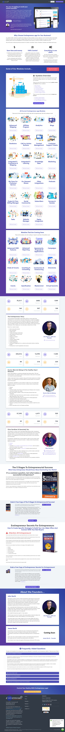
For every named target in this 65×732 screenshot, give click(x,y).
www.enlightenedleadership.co (50, 453)
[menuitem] (32, 696)
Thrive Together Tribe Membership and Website (23, 445)
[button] (49, 1)
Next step (31, 520)
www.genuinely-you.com (50, 450)
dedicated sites (16, 456)
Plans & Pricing (16, 21)
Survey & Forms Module (39, 91)
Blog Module (37, 85)
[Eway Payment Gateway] (46, 709)
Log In (53, 1)
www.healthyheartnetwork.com (50, 396)
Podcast (11, 443)
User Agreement (6, 730)
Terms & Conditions (19, 730)
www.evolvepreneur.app (50, 340)
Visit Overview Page (38, 103)
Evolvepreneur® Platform (57, 729)
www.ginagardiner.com (50, 451)
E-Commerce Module (39, 88)
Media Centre (20, 453)
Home (26, 696)
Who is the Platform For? (12, 678)
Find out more (13, 130)
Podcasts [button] (26, 701)
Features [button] (26, 703)
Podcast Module (38, 87)
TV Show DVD (23, 448)
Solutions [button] (27, 706)
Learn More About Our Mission (15, 29)
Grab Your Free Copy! (31, 587)
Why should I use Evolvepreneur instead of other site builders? (19, 681)
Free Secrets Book (60, 1)
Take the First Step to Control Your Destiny (53, 69)
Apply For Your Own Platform (33, 691)
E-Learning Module (39, 89)
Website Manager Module (40, 92)
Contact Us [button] (27, 708)
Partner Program (16, 727)
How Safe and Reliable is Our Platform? (15, 653)
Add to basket (46, 504)
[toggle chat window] (62, 729)
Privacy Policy (11, 730)
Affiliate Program (9, 727)
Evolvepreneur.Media (10, 715)
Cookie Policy (14, 730)
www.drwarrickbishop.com (50, 395)
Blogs (11, 444)
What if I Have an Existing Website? (14, 675)
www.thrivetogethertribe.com (50, 454)
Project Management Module (40, 100)
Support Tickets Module (39, 97)
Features (9, 21)
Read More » (17, 515)
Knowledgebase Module (40, 98)
